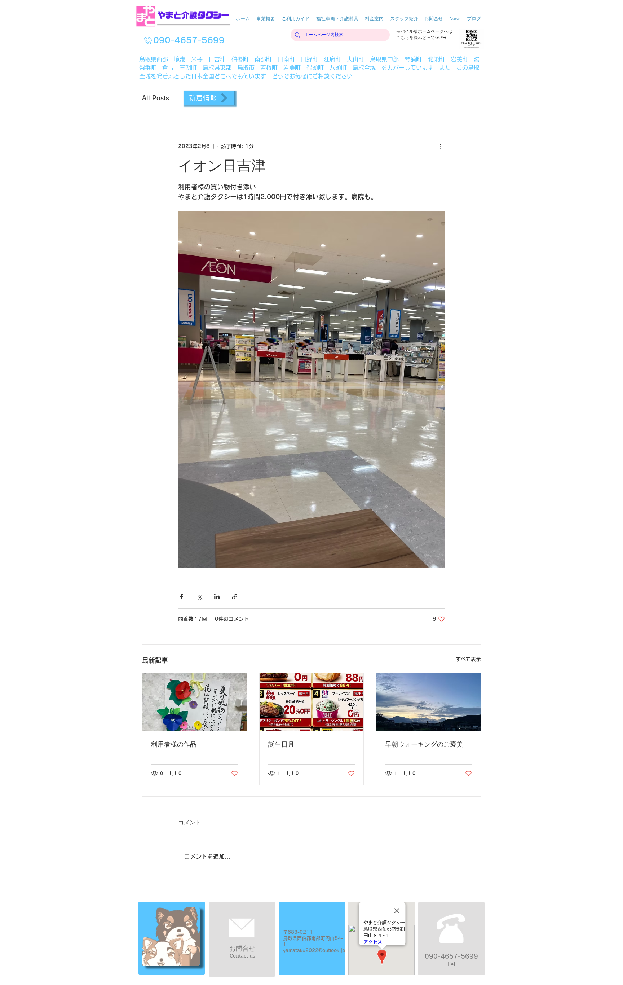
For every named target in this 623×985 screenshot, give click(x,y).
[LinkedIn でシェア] (216, 596)
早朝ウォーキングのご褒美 (424, 744)
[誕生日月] (312, 702)
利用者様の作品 (173, 744)
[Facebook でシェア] (181, 596)
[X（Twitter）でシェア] (199, 596)
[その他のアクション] (440, 146)
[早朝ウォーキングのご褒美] (428, 702)
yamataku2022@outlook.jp (314, 950)
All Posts (155, 98)
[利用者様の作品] (194, 702)
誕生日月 (281, 744)
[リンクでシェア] (234, 596)
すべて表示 (468, 659)
